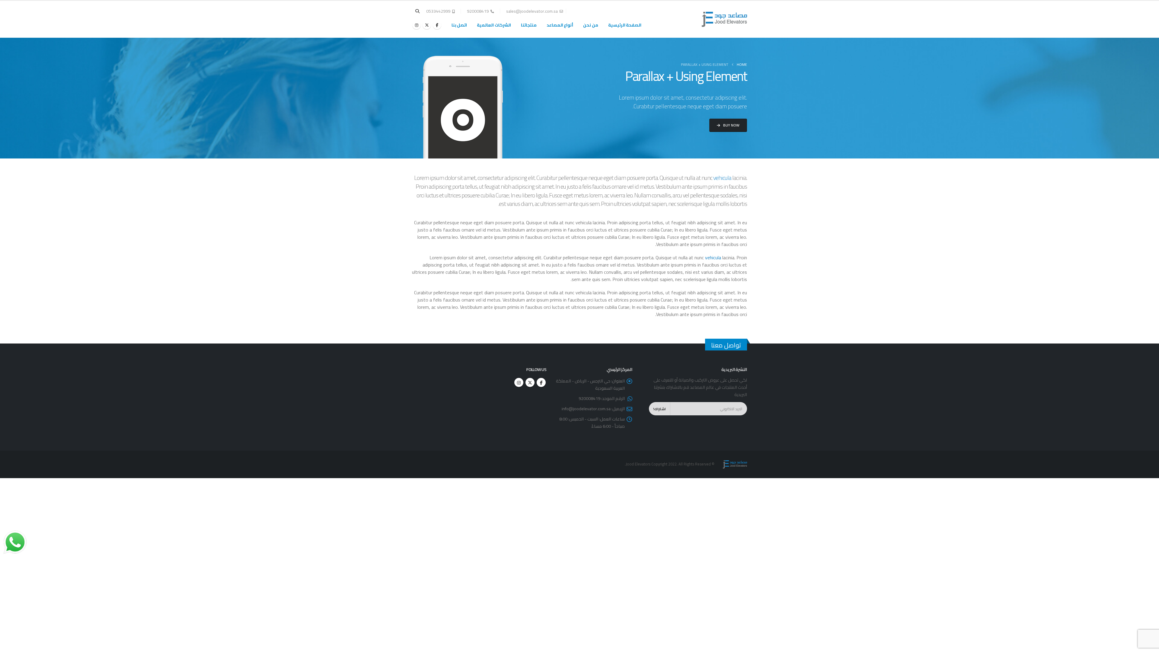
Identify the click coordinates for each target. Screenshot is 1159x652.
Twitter (530, 382)
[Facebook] (437, 25)
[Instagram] (416, 25)
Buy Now (730, 125)
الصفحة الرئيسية (625, 25)
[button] (417, 11)
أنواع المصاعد (560, 25)
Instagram (518, 382)
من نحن (590, 25)
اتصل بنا (459, 25)
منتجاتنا (529, 25)
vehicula (722, 177)
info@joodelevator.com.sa (586, 408)
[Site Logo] (724, 19)
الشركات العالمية (494, 25)
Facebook (541, 382)
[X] (427, 25)
